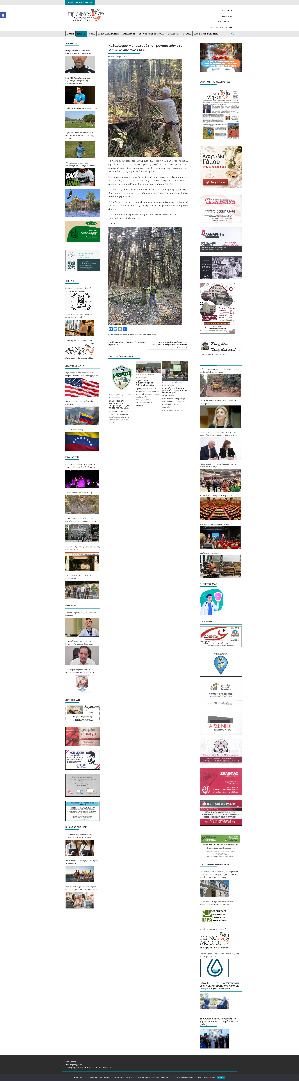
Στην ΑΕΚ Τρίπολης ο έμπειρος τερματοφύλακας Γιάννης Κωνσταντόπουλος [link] (79, 81)
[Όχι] (296, 1077)
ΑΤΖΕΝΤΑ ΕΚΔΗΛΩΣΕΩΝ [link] (108, 34)
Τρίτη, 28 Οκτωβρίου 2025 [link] (146, 374)
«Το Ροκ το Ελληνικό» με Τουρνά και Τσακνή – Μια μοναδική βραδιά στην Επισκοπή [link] (80, 465)
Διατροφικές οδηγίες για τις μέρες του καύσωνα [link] (81, 614)
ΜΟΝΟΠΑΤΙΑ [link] (114, 335)
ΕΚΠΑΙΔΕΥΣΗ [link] (173, 34)
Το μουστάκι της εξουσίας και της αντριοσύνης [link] (79, 576)
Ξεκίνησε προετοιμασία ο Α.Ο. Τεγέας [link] (81, 108)
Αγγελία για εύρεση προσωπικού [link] (78, 340)
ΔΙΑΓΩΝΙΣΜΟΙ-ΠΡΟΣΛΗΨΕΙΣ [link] (206, 34)
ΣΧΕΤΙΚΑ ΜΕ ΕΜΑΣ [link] (224, 21)
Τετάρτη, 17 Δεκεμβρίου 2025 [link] (120, 395)
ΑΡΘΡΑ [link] (92, 34)
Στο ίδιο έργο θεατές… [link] (74, 429)
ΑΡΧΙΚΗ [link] (70, 34)
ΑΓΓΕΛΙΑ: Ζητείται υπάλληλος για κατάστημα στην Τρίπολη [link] (78, 315)
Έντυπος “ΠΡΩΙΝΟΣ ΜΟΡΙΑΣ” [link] (151, 34)
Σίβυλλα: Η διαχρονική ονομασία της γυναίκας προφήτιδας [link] (128, 343)
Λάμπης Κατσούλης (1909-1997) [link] (78, 492)
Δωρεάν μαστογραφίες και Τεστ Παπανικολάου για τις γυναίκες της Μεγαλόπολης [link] (80, 671)
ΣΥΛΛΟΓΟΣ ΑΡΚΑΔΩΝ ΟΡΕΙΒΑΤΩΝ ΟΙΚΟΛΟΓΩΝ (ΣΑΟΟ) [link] (138, 335)
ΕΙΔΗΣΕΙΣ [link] (81, 34)
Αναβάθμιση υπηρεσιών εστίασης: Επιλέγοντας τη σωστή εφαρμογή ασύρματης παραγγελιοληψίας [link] (79, 836)
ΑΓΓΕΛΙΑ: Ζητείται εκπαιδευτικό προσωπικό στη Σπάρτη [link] (78, 289)
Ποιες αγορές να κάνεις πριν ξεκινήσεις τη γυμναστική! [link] (81, 862)
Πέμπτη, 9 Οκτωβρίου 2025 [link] (173, 382)
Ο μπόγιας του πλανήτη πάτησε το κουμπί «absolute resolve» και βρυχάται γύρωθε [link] (81, 374)
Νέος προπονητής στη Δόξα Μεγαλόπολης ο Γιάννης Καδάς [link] (79, 52)
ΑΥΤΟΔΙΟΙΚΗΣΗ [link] (129, 34)
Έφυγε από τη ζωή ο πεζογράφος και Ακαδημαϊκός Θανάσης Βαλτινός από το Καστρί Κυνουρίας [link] (169, 345)
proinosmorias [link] (115, 398)
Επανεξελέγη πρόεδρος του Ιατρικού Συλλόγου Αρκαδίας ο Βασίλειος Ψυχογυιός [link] (80, 642)
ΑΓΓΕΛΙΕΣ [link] (187, 34)
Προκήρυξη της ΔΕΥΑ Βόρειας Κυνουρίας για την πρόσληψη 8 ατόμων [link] (220, 955)
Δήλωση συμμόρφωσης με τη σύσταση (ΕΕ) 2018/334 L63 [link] (88, 1067)
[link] (3, 15)
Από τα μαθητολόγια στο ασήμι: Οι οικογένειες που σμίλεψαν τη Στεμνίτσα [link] (81, 519)
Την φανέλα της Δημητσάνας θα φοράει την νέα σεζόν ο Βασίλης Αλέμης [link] (79, 135)
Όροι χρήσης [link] (70, 1062)
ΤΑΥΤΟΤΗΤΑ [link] (226, 10)
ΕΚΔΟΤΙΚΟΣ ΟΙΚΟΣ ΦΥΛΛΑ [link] (221, 27)
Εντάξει (221, 1077)
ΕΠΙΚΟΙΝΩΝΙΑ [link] (226, 16)
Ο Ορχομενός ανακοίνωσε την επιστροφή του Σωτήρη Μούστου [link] (80, 164)
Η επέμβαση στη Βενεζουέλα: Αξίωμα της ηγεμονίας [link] (81, 402)
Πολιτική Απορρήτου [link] (73, 1064)
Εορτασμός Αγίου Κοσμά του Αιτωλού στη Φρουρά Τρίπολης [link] (82, 548)
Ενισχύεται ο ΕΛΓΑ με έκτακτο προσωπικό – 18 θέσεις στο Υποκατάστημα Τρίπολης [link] (219, 903)
